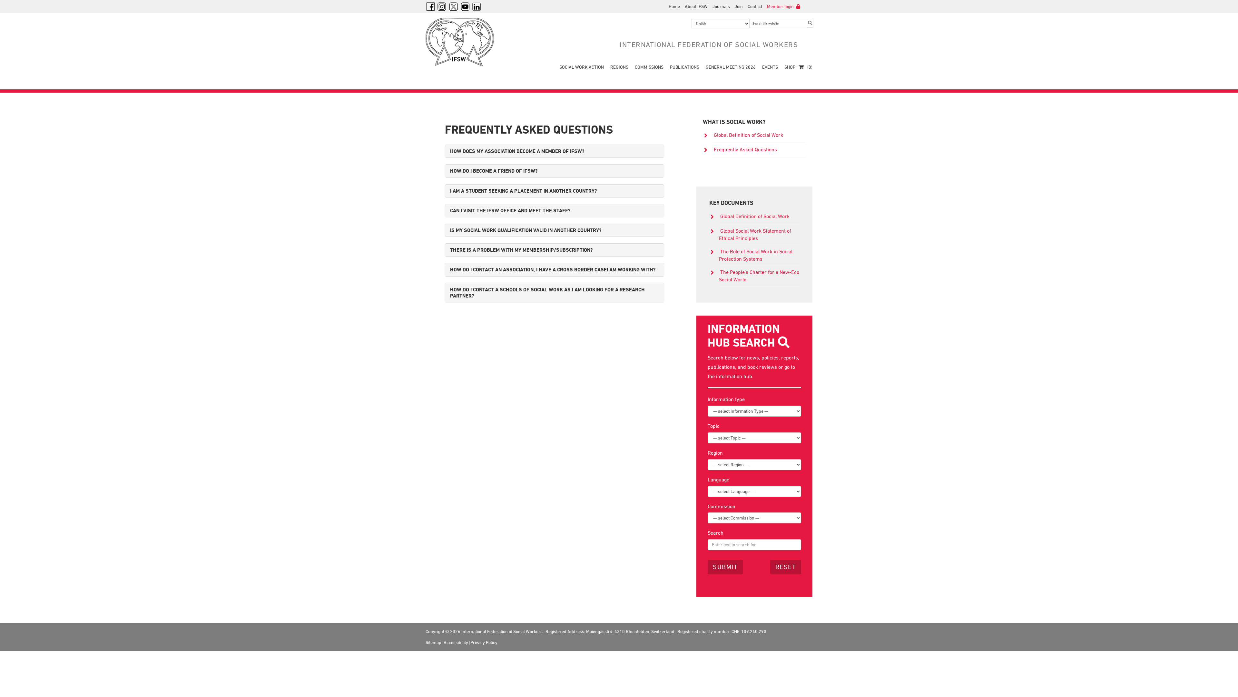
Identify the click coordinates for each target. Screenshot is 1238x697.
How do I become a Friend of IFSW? (494, 171)
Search (715, 533)
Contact (755, 6)
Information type (726, 399)
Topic (714, 426)
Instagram (442, 6)
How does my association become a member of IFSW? (517, 151)
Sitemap (433, 642)
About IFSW (696, 6)
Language (718, 479)
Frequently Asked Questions (745, 149)
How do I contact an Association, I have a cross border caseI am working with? (553, 270)
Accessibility (456, 642)
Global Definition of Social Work (748, 135)
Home (674, 6)
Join (739, 6)
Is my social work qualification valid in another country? (526, 230)
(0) (809, 67)
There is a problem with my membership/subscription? (521, 250)
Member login (781, 6)
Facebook (430, 6)
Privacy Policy (483, 642)
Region (715, 453)
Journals (721, 6)
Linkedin (477, 6)
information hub (734, 376)
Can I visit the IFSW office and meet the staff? (510, 210)
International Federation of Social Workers (464, 42)
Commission (721, 506)
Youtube (465, 6)
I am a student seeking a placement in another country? (523, 191)
